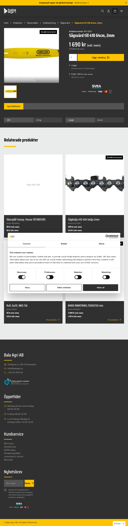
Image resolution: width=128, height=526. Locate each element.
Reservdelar (32, 22)
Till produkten (51, 320)
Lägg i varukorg (99, 57)
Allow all (100, 287)
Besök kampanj (80, 2)
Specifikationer (13, 106)
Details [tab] (64, 244)
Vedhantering (49, 22)
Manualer (8, 459)
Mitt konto (9, 443)
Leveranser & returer (13, 456)
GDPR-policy (10, 450)
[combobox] (119, 523)
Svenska (117, 523)
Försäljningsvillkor (12, 453)
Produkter (17, 22)
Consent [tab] (26, 244)
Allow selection (64, 287)
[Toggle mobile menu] (121, 10)
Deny (27, 287)
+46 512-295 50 (15, 372)
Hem (6, 22)
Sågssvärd (65, 22)
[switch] (50, 277)
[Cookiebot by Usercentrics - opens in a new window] (107, 236)
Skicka (27, 483)
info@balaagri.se (15, 368)
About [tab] (101, 244)
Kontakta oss (10, 446)
